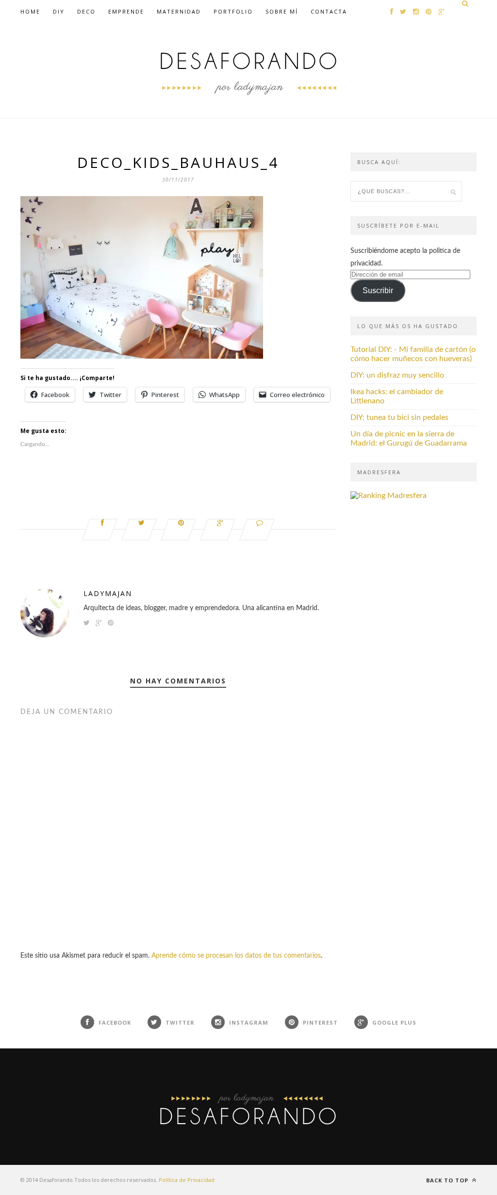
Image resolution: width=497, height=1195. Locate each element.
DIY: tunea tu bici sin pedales (399, 417)
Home (30, 11)
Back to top (448, 1180)
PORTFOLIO (233, 11)
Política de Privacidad (187, 1179)
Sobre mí (281, 11)
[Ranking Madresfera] (388, 495)
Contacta (329, 11)
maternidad (179, 11)
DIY (59, 11)
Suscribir (378, 290)
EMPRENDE (126, 11)
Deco (86, 11)
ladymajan (107, 593)
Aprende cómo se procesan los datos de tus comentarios (236, 955)
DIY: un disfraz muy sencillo (397, 375)
